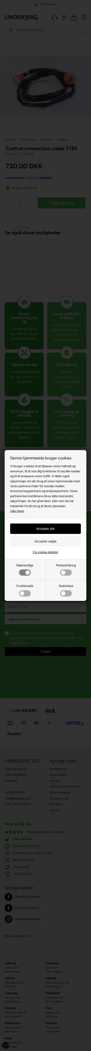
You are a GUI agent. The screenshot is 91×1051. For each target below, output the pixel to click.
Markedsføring (66, 565)
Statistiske (66, 586)
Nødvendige (24, 565)
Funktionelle (24, 586)
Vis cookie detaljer (45, 552)
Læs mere (17, 511)
